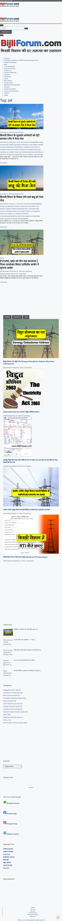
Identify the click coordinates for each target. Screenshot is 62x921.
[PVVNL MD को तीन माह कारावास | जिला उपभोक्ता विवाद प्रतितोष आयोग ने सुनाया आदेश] (21, 254)
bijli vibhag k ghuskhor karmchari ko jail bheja (21, 144)
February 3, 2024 (14, 204)
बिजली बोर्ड (5, 860)
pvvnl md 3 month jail (19, 274)
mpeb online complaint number (28, 154)
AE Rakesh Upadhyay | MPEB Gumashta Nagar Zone (21, 60)
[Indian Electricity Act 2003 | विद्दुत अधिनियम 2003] (23, 408)
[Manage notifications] (58, 917)
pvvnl (10, 274)
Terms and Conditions (11, 91)
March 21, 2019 (17, 513)
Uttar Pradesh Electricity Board (13, 723)
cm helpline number (10, 209)
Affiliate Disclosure (10, 62)
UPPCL (5, 720)
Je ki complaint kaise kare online (15, 152)
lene (14, 216)
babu (32, 204)
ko (40, 152)
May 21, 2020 (16, 416)
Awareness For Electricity (11, 693)
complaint (8, 147)
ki (39, 152)
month (7, 274)
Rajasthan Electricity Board (12, 717)
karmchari (35, 152)
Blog (5, 64)
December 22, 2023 (15, 271)
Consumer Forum (9, 68)
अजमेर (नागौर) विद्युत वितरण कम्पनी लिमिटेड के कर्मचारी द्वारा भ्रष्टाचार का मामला (26, 510)
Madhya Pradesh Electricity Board (14, 712)
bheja (32, 142)
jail (18, 147)
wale (26, 218)
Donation (7, 74)
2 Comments (30, 561)
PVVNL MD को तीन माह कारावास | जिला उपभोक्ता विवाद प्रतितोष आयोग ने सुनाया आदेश (19, 264)
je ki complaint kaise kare (29, 147)
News (21, 132)
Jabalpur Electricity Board (11, 706)
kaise (27, 152)
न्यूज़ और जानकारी (7, 865)
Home (6, 79)
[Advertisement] (29, 12)
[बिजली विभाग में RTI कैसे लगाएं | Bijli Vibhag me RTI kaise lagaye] (31, 553)
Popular (7, 317)
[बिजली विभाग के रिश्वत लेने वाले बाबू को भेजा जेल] (21, 190)
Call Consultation (9, 66)
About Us (7, 58)
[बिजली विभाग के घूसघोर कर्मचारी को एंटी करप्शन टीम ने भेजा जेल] (21, 128)
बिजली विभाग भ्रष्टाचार (8, 857)
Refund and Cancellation (12, 85)
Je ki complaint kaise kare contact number (16, 211)
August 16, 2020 (17, 367)
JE (20, 147)
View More (3, 163)
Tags (26, 317)
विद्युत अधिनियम (7, 862)
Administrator (4, 142)
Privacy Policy (8, 83)
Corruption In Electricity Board (9, 132)
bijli (35, 142)
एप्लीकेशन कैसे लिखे (8, 851)
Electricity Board (8, 701)
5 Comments (27, 367)
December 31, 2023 (18, 561)
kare (30, 152)
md (4, 274)
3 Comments (26, 416)
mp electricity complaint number (25, 216)
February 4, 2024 (14, 142)
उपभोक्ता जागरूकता (8, 849)
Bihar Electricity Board (10, 695)
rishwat (18, 218)
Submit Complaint (10, 89)
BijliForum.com (22, 920)
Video (6, 95)
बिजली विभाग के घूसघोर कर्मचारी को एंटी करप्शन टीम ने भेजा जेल (19, 137)
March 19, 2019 (17, 466)
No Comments (25, 142)
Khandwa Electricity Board (11, 709)
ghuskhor (14, 147)
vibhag (40, 154)
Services (7, 87)
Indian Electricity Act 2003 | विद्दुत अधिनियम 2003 (21, 412)
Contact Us (7, 70)
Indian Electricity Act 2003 (11, 703)
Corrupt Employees (10, 72)
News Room (8, 81)
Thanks (6, 93)
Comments (17, 317)
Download (7, 76)
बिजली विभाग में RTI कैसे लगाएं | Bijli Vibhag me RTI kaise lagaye (25, 557)
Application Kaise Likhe (10, 690)
